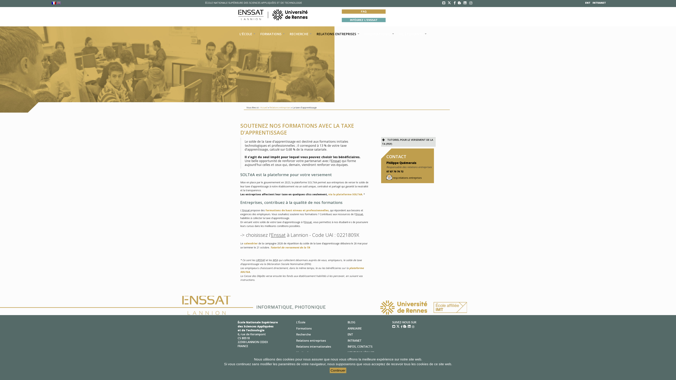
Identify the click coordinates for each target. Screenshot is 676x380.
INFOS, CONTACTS (360, 347)
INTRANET (599, 2)
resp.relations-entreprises (407, 177)
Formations (304, 328)
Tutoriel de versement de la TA (290, 247)
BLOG (351, 322)
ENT (587, 2)
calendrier (251, 243)
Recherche (303, 334)
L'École (300, 322)
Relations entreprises (280, 107)
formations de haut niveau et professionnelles (297, 210)
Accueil (263, 107)
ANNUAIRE (355, 328)
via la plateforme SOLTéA (345, 194)
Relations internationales (313, 347)
